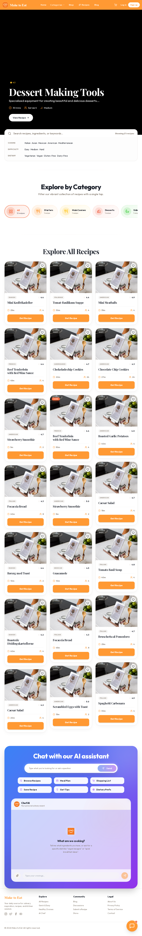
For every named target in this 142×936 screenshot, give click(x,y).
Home (43, 5)
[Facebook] (15, 914)
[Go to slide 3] (71, 130)
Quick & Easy (44, 905)
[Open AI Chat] (132, 926)
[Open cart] (115, 5)
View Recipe (19, 117)
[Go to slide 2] (66, 130)
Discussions (78, 905)
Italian (28, 143)
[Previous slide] (7, 72)
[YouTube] (20, 914)
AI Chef (42, 913)
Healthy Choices (46, 909)
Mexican (42, 143)
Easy (27, 149)
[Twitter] (10, 914)
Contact (111, 913)
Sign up (134, 5)
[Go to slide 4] (75, 130)
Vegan (40, 155)
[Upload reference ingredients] (17, 875)
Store (75, 913)
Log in (123, 5)
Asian (34, 143)
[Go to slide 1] (64, 130)
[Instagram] (5, 914)
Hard (41, 149)
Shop (71, 5)
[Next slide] (134, 72)
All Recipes (43, 901)
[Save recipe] (42, 265)
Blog (96, 5)
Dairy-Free (62, 155)
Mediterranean (65, 143)
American (52, 143)
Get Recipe (25, 318)
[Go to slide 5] (77, 130)
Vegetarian (30, 155)
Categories (56, 4)
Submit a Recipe (80, 909)
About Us (112, 901)
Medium (34, 149)
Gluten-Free (50, 155)
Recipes (85, 5)
